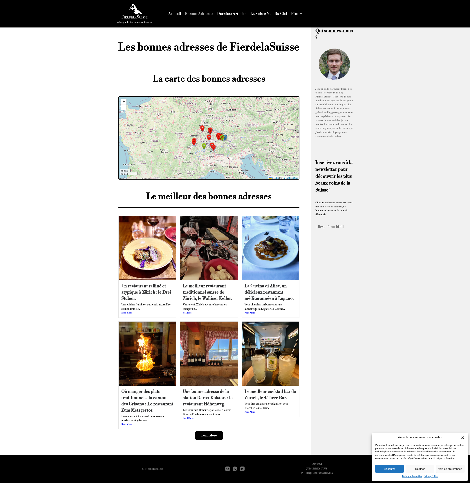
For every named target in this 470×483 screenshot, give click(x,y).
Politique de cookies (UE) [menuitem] (317, 473)
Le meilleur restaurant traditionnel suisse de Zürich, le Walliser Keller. (207, 292)
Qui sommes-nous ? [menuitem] (317, 468)
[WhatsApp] (235, 469)
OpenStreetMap (290, 178)
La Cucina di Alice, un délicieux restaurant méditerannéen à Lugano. (269, 292)
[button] (462, 438)
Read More (126, 312)
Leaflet (275, 178)
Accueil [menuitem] (174, 14)
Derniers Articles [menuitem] (231, 14)
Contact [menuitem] (317, 464)
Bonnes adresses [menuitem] (199, 14)
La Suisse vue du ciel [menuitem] (268, 14)
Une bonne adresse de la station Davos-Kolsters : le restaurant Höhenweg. (208, 398)
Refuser (420, 468)
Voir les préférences (450, 468)
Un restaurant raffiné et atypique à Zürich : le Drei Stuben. (146, 292)
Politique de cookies (412, 476)
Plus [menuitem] (295, 14)
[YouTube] (242, 469)
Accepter (389, 468)
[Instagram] (227, 469)
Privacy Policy (431, 476)
